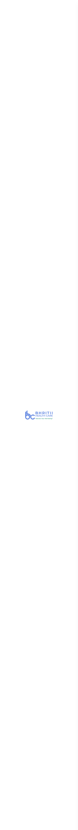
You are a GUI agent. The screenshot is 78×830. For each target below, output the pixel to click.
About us (13, 680)
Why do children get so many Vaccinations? (29, 576)
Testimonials (15, 704)
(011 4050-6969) (25, 635)
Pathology (13, 730)
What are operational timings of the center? (34, 505)
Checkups (60, 4)
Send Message (38, 303)
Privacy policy (54, 826)
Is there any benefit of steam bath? (34, 601)
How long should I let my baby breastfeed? (29, 546)
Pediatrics (13, 735)
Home (16, 41)
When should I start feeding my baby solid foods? (35, 561)
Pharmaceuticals (17, 753)
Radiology (13, 724)
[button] (4, 363)
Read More (19, 365)
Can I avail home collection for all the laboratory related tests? (35, 520)
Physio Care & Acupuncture (24, 741)
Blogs (10, 698)
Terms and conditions (29, 826)
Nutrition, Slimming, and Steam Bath (30, 747)
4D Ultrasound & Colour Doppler (36, 360)
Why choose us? (19, 492)
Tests (44, 4)
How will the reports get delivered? (33, 533)
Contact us (14, 674)
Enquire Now (17, 180)
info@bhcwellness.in (23, 641)
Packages (13, 692)
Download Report (23, 4)
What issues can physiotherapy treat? (36, 589)
